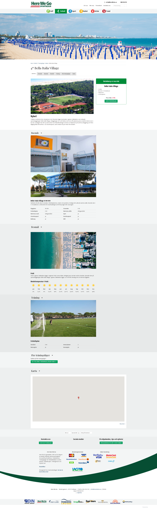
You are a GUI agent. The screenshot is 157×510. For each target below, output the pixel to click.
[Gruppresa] (78, 501)
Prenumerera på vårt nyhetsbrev (111, 443)
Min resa (91, 5)
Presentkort (99, 5)
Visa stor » (122, 424)
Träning (58, 73)
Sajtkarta (79, 492)
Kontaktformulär (46, 443)
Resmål (52, 73)
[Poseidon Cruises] (66, 502)
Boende (46, 73)
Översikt (40, 73)
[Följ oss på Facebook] (75, 443)
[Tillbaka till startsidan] (40, 4)
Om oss (86, 5)
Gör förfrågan (111, 101)
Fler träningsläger (66, 73)
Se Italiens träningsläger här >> (44, 362)
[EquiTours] (91, 502)
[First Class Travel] (54, 501)
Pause (90, 112)
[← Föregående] (33, 96)
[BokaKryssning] (127, 502)
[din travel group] (29, 501)
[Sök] (125, 5)
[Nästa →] (91, 96)
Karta (74, 73)
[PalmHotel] (103, 501)
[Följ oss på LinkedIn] (82, 443)
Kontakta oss (106, 5)
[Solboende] (115, 501)
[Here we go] (42, 502)
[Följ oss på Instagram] (78, 443)
